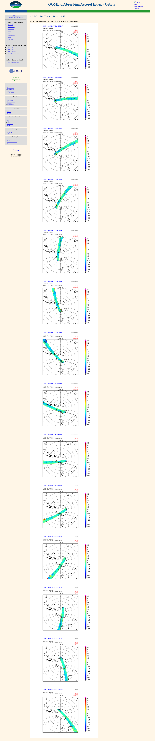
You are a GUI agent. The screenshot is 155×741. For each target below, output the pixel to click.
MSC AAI (10, 47)
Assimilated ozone (11, 101)
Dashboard (10, 25)
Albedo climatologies (12, 142)
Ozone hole (9, 103)
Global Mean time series (13, 53)
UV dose (9, 113)
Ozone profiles (10, 104)
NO (8, 120)
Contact (16, 150)
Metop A (11, 17)
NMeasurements (11, 35)
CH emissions (10, 91)
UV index (9, 112)
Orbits (9, 37)
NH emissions (10, 89)
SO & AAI (9, 132)
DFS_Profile (11, 29)
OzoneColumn (11, 27)
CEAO (9, 31)
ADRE (8, 125)
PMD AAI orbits (12, 51)
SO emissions (10, 92)
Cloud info (9, 140)
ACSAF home (15, 15)
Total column (10, 100)
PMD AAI (10, 49)
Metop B (16, 17)
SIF (8, 143)
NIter (9, 33)
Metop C (21, 17)
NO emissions (10, 87)
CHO (8, 122)
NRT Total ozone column (13, 62)
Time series (10, 39)
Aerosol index (10, 124)
